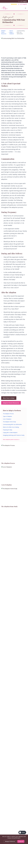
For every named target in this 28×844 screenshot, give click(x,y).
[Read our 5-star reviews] (14, 4)
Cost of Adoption (7, 419)
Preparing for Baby (7, 430)
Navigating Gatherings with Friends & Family (13, 435)
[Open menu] (25, 8)
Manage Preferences (10, 841)
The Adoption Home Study (9, 421)
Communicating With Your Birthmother (12, 424)
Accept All (20, 841)
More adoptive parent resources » (11, 439)
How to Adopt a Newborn (11, 32)
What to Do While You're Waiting (11, 427)
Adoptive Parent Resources (3, 32)
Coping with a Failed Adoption (10, 432)
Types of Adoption (7, 416)
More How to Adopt (9, 398)
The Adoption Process (8, 413)
